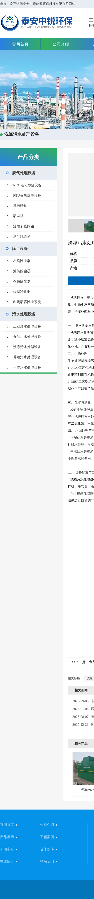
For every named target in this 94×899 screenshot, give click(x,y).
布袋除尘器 (22, 261)
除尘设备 (20, 248)
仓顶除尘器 (22, 281)
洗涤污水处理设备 (27, 347)
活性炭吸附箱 (23, 226)
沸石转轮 (20, 206)
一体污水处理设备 (27, 367)
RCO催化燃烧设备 (27, 185)
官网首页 (20, 44)
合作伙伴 (47, 849)
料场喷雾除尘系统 (27, 302)
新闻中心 (7, 849)
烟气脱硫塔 (22, 236)
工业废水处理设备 (27, 326)
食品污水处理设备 (27, 336)
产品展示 (7, 837)
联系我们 (47, 861)
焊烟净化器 (22, 291)
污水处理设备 (24, 314)
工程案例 (47, 837)
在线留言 (7, 861)
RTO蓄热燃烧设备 (27, 195)
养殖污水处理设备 (27, 357)
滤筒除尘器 (22, 271)
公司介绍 (61, 44)
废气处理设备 (24, 173)
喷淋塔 (18, 216)
